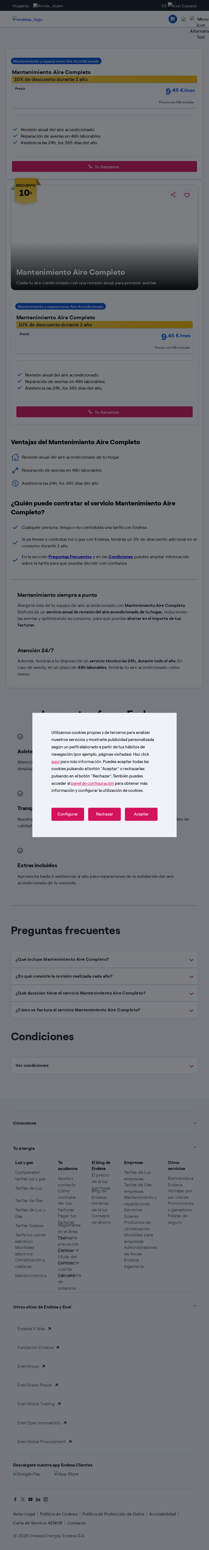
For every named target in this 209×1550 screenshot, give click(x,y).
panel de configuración (92, 783)
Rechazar (104, 814)
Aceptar (141, 814)
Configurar (67, 814)
